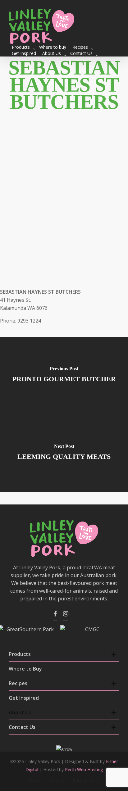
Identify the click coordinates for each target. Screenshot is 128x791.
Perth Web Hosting (84, 769)
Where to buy (52, 47)
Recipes (80, 47)
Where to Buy (25, 668)
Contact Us (81, 53)
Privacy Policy (86, 781)
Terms (34, 781)
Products (21, 47)
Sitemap (57, 781)
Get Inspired (24, 53)
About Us (51, 53)
